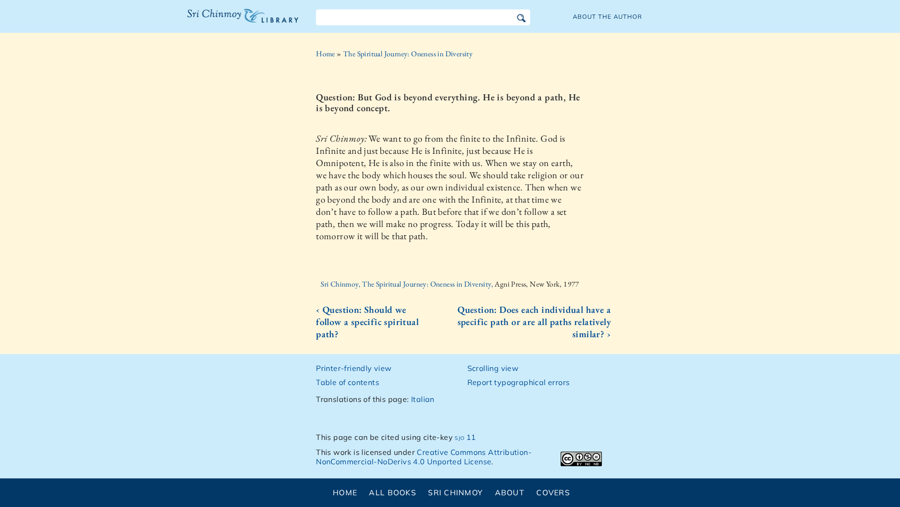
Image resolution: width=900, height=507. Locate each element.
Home (325, 54)
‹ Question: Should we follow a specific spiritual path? (367, 321)
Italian (423, 399)
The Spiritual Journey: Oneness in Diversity (407, 54)
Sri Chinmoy (455, 492)
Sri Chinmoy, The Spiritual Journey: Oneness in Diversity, (408, 284)
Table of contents (347, 382)
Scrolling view (493, 368)
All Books (392, 492)
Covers (553, 492)
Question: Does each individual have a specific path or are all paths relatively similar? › (534, 321)
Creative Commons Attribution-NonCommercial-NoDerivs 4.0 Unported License (424, 457)
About (510, 492)
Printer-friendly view (353, 368)
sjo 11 (465, 437)
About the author (607, 16)
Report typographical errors (518, 382)
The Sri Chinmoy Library (223, 21)
